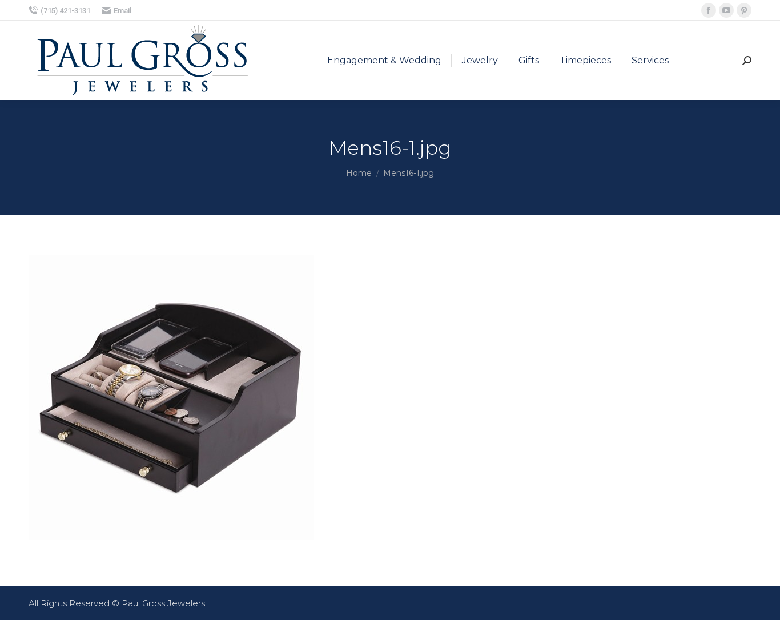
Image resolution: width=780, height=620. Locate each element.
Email (122, 10)
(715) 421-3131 (65, 10)
